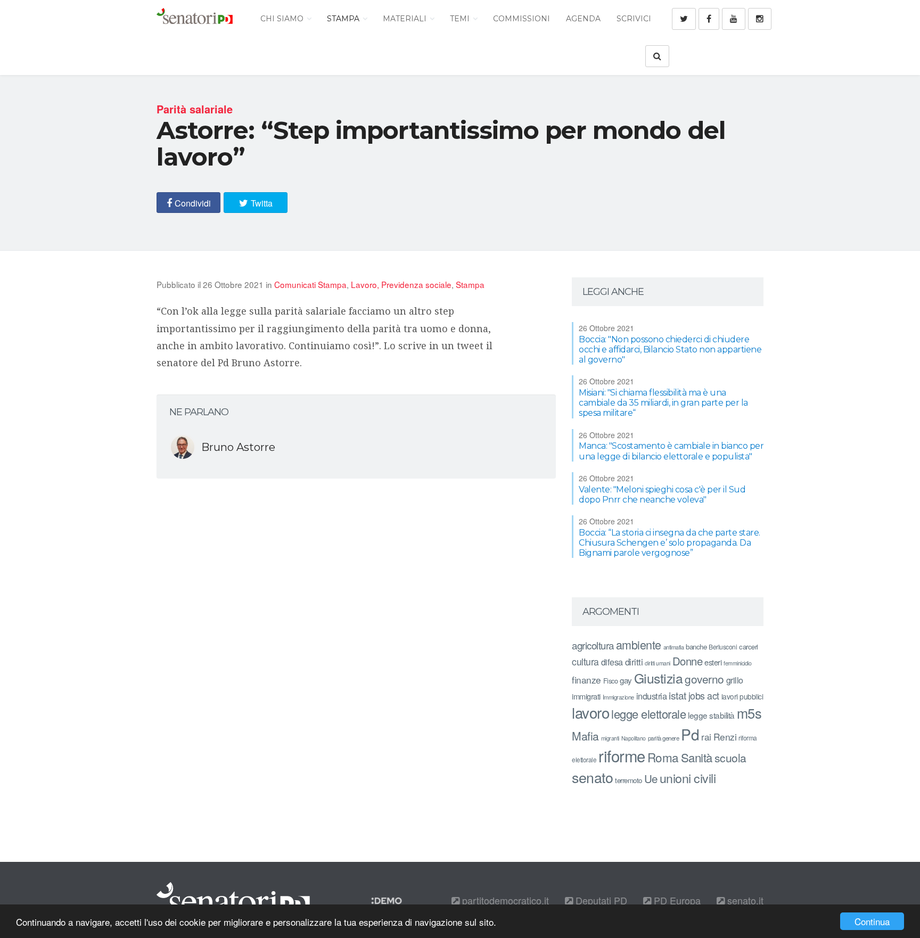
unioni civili (688, 778)
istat (677, 695)
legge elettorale (648, 713)
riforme (621, 755)
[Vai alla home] (195, 18)
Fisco (610, 681)
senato (592, 777)
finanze (586, 679)
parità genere (663, 738)
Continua (872, 921)
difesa (612, 661)
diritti (634, 661)
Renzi (725, 736)
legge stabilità (711, 715)
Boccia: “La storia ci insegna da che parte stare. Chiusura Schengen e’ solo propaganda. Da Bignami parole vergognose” (669, 543)
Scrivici (634, 18)
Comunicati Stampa (310, 284)
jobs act (703, 695)
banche (696, 646)
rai (706, 736)
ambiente (638, 644)
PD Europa (676, 900)
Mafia (585, 736)
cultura (585, 661)
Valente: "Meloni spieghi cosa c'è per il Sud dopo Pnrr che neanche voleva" (662, 494)
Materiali (406, 18)
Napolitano (633, 738)
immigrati (586, 696)
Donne (687, 661)
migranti (610, 738)
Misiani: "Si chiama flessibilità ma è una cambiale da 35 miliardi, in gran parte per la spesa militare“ (663, 403)
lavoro (590, 712)
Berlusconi (723, 646)
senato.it (744, 900)
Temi (461, 18)
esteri (712, 662)
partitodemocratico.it (504, 900)
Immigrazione (618, 697)
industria (651, 695)
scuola (730, 758)
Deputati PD (600, 900)
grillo (734, 679)
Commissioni (521, 18)
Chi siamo (283, 18)
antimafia (673, 647)
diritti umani (657, 663)
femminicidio (737, 663)
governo (704, 679)
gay (626, 680)
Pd (690, 734)
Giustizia (658, 678)
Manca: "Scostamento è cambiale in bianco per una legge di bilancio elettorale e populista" (671, 451)
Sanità (696, 757)
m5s (749, 712)
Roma (663, 757)
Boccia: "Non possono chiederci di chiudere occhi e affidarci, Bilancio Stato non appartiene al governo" (670, 349)
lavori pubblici (742, 696)
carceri (748, 646)
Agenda (583, 18)
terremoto (628, 780)
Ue (651, 778)
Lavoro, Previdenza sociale (401, 284)
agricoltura (593, 645)
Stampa (344, 18)
